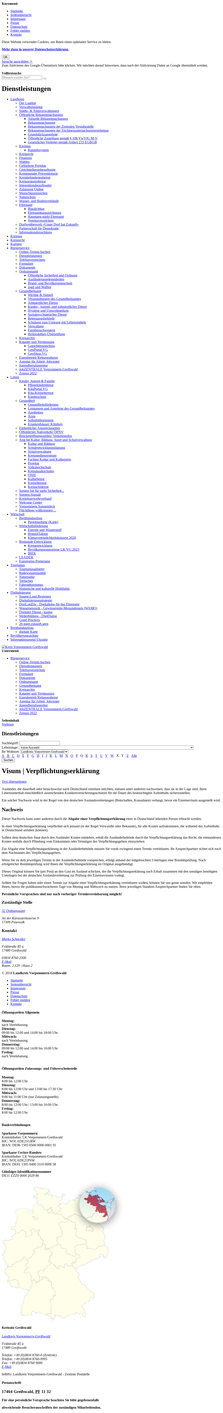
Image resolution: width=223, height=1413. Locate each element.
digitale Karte (28, 632)
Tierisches (26, 581)
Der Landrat (27, 103)
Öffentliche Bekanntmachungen (41, 115)
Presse (14, 23)
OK (5, 57)
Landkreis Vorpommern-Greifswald (26, 1336)
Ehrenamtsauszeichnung (44, 213)
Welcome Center (30, 502)
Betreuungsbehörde (41, 318)
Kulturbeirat (36, 479)
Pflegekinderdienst (40, 385)
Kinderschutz (37, 397)
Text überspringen (14, 781)
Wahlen (24, 162)
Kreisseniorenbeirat (32, 181)
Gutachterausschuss (41, 346)
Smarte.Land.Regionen (35, 596)
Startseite (16, 11)
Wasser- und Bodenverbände (39, 201)
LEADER (26, 557)
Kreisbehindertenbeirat (34, 177)
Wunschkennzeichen (33, 193)
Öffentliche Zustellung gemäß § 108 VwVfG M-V (63, 138)
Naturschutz (27, 197)
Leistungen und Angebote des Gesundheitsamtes (61, 408)
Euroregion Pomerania (34, 561)
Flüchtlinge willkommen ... (37, 510)
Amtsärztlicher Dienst (43, 303)
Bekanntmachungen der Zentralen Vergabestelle (61, 126)
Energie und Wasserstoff (44, 530)
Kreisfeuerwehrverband (35, 498)
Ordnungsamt (28, 271)
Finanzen (25, 158)
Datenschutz (18, 26)
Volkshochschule (39, 467)
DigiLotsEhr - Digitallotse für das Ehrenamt (49, 604)
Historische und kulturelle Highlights (44, 588)
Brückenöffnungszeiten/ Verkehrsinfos (45, 436)
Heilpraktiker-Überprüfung (46, 334)
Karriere (16, 244)
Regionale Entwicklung (35, 541)
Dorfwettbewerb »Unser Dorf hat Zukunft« (49, 224)
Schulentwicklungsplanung (46, 447)
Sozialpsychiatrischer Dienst (47, 314)
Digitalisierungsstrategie (35, 600)
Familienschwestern (41, 330)
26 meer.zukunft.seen (33, 624)
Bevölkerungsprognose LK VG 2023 (53, 549)
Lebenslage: (10, 747)
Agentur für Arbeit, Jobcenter (39, 361)
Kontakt (16, 34)
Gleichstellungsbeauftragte (37, 169)
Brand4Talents (38, 534)
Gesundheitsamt (30, 291)
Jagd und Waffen (39, 287)
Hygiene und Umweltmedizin (48, 310)
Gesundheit (27, 400)
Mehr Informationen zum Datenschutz (28, 69)
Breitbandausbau (30, 518)
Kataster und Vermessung (36, 342)
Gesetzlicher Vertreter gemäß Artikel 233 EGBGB (62, 142)
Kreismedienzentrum (42, 455)
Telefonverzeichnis (32, 259)
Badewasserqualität (32, 573)
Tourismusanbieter (31, 569)
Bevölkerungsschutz (24, 635)
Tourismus (17, 565)
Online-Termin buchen (34, 252)
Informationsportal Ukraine (29, 639)
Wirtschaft (17, 514)
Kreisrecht (26, 154)
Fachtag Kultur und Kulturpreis (49, 459)
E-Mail (6, 962)
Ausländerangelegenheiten (46, 279)
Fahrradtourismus (31, 585)
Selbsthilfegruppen (41, 420)
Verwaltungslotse (31, 107)
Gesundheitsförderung (43, 404)
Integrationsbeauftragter (35, 185)
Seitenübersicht (20, 15)
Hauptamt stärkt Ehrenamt (46, 216)
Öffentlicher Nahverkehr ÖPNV (41, 432)
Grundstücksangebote (43, 134)
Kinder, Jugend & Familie (37, 381)
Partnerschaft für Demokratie (39, 228)
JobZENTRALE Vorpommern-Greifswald (48, 369)
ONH (32, 475)
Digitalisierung (20, 592)
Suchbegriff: (10, 743)
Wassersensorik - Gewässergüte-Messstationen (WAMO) (58, 608)
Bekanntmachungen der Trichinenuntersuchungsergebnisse (68, 130)
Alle (134, 756)
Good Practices (29, 620)
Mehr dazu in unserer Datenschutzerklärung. (35, 49)
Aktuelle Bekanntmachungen (48, 119)
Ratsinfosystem (38, 150)
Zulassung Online (31, 189)
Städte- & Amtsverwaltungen (39, 111)
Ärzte (31, 416)
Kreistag (25, 146)
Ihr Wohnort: (10, 751)
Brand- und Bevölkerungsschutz (50, 283)
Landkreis (17, 99)
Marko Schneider (13, 939)
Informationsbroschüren (35, 232)
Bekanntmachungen (41, 122)
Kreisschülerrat (38, 487)
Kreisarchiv (27, 338)
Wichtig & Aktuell (40, 295)
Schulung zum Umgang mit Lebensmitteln (57, 322)
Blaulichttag (36, 209)
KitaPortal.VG (38, 389)
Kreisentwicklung (40, 545)
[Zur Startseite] (25, 647)
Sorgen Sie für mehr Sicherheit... (41, 491)
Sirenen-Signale (30, 494)
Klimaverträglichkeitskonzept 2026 (52, 538)
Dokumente (27, 267)
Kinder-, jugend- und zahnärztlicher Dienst (57, 306)
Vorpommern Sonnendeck (37, 506)
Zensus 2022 (28, 373)
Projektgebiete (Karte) (43, 522)
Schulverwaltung (39, 451)
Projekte (33, 463)
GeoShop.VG (37, 353)
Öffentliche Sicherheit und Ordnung (52, 275)
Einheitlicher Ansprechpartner (39, 428)
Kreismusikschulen (41, 471)
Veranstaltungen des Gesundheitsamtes (54, 299)
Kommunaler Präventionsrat (38, 173)
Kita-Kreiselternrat (40, 393)
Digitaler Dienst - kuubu (35, 612)
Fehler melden (20, 30)
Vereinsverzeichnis (41, 220)
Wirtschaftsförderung (33, 526)
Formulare (26, 263)
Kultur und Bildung (41, 444)
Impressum (17, 19)
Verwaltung (36, 326)
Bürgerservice (20, 248)
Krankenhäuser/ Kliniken (45, 424)
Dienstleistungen (30, 256)
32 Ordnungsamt (13, 911)
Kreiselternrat (37, 483)
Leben (14, 377)
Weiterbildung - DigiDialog (38, 616)
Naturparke (27, 577)
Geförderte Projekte (32, 166)
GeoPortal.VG (38, 350)
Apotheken (35, 412)
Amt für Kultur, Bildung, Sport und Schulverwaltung (55, 440)
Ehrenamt (25, 205)
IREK (32, 553)
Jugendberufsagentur (33, 365)
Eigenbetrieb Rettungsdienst (38, 357)
